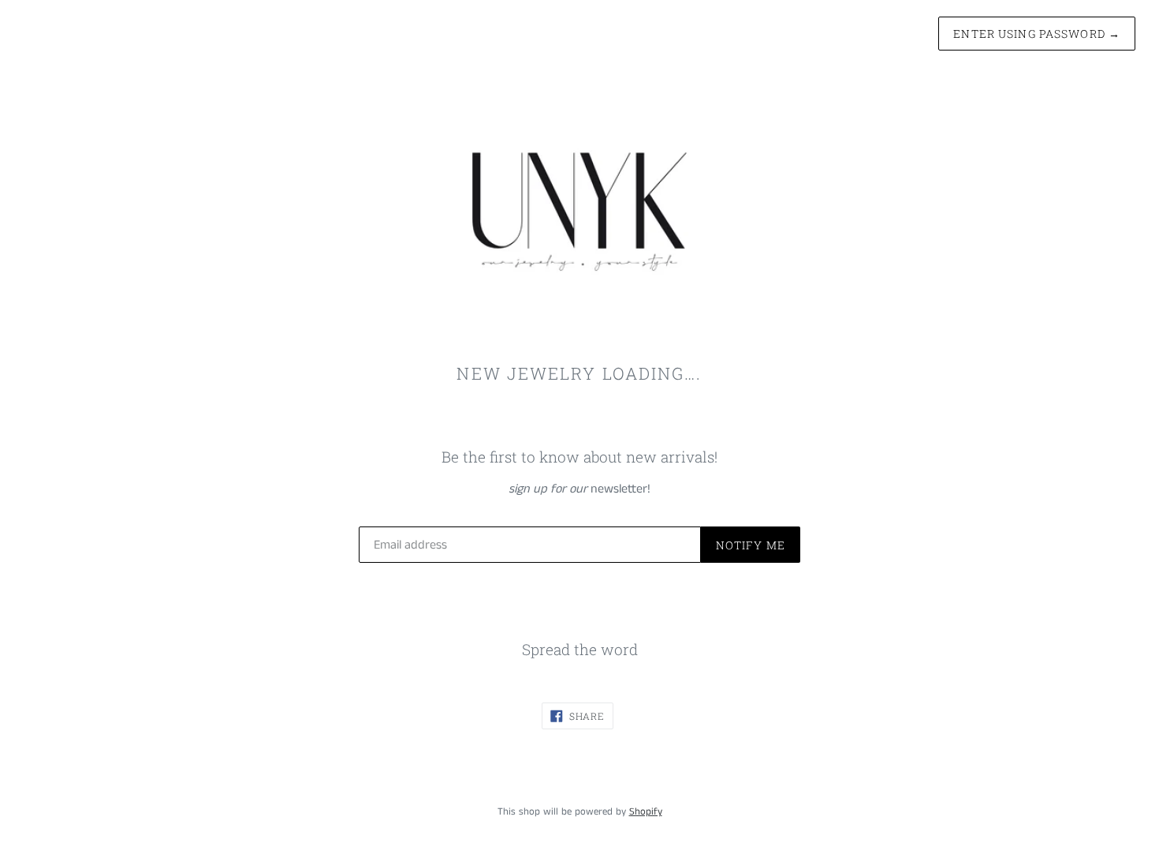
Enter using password (1036, 33)
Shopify (645, 811)
